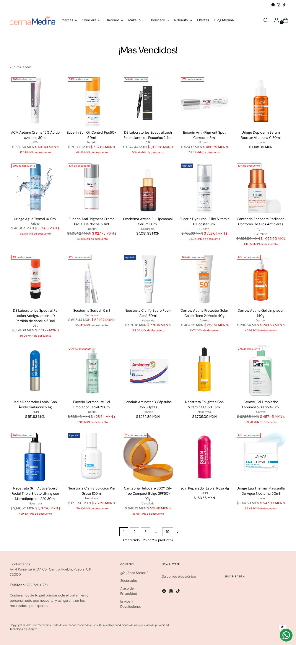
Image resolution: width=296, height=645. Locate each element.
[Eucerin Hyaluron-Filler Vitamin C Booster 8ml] (204, 187)
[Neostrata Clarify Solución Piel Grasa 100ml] (91, 456)
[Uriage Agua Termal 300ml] (35, 187)
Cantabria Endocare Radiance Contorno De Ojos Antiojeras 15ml (261, 224)
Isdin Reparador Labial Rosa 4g (204, 488)
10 (167, 531)
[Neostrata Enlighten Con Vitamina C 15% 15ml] (204, 370)
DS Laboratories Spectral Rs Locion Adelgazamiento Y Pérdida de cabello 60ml (35, 315)
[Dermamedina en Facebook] (273, 5)
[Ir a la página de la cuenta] (274, 20)
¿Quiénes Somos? (134, 572)
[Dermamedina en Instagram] (279, 5)
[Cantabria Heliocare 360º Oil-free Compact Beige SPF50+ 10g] (147, 456)
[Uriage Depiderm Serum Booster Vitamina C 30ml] (260, 101)
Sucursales (129, 580)
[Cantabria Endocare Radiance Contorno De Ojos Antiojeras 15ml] (260, 187)
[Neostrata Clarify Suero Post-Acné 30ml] (147, 278)
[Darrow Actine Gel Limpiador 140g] (260, 278)
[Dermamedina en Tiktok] (284, 5)
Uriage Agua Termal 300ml (35, 219)
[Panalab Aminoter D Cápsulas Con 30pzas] (147, 370)
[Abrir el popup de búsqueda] (265, 20)
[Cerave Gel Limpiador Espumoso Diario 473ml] (260, 370)
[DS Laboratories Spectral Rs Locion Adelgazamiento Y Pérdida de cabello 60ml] (35, 278)
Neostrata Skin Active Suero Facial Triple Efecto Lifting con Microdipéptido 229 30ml (35, 493)
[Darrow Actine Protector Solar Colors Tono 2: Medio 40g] (204, 278)
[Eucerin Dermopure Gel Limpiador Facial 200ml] (91, 370)
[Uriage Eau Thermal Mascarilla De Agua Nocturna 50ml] (260, 456)
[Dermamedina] (32, 20)
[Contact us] (286, 635)
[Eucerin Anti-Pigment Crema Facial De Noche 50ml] (91, 187)
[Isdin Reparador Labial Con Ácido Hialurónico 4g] (35, 370)
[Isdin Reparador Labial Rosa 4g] (204, 456)
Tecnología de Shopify (23, 629)
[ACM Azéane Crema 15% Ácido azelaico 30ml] (35, 101)
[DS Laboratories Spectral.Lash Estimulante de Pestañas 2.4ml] (147, 101)
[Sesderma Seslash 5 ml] (91, 278)
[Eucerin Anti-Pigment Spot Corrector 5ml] (204, 101)
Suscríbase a (234, 576)
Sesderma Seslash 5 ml (91, 310)
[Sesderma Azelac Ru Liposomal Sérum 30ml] (147, 187)
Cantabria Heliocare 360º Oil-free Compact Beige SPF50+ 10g (148, 493)
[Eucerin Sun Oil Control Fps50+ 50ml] (91, 101)
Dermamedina (42, 625)
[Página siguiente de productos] (177, 531)
